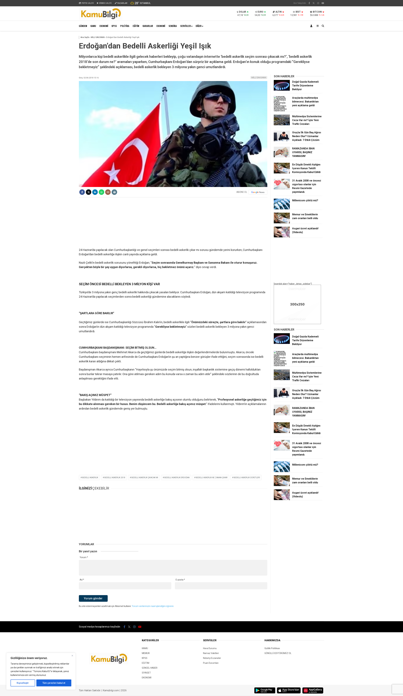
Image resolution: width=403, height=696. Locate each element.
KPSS (114, 26)
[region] (41, 671)
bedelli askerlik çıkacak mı (144, 477)
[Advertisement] (63, 81)
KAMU (93, 26)
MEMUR (146, 653)
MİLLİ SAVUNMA (258, 77)
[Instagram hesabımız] (318, 3)
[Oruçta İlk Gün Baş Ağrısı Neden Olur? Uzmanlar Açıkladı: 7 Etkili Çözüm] (282, 140)
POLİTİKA (124, 26)
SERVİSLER (185, 26)
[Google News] (257, 192)
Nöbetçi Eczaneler (212, 658)
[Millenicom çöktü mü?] (282, 208)
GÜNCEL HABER (149, 668)
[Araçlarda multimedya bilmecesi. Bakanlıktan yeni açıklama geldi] (282, 110)
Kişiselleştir (23, 683)
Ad (82, 579)
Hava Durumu (210, 648)
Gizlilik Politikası (272, 648)
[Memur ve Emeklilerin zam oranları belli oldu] (282, 222)
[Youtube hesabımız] (323, 3)
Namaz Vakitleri (211, 653)
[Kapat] (72, 655)
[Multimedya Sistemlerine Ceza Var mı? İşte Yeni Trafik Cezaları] (282, 124)
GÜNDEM (83, 26)
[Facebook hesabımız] (309, 3)
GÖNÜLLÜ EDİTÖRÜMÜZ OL (277, 653)
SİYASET (146, 672)
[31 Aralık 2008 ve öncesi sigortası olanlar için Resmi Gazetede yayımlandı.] (282, 188)
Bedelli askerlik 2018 (114, 477)
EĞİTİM (136, 26)
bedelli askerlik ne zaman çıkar (211, 477)
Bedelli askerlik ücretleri (247, 477)
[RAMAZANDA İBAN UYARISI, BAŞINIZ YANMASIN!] (282, 156)
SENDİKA (173, 26)
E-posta (180, 579)
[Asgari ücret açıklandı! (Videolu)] (282, 236)
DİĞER (199, 26)
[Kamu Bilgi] (100, 19)
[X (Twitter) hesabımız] (313, 3)
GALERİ (88, 3)
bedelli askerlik (90, 477)
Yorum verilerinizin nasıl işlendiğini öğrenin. (153, 606)
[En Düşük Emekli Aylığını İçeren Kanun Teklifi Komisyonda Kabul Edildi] (282, 172)
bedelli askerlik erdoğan (177, 477)
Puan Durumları (211, 663)
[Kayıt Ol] (311, 26)
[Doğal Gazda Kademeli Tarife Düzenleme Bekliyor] (282, 90)
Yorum (84, 557)
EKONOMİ (103, 26)
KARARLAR (148, 26)
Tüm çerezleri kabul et (54, 683)
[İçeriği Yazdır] (114, 192)
